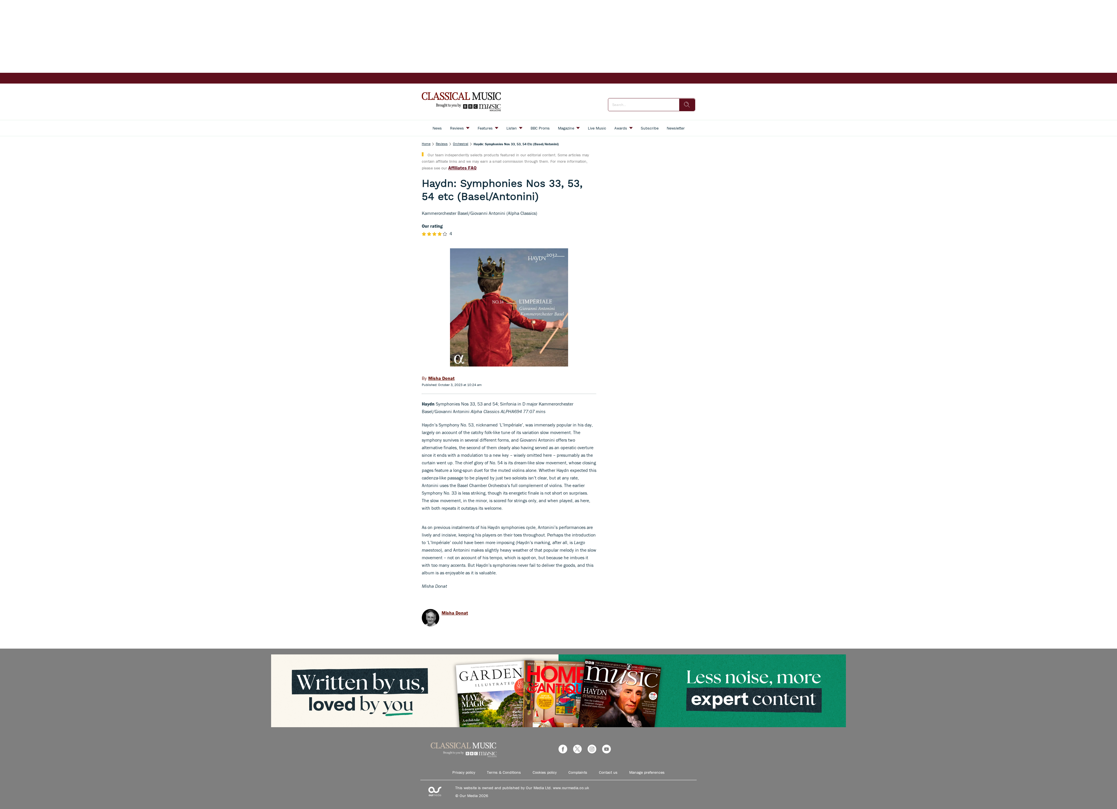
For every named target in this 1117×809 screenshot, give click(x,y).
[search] (687, 105)
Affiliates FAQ (462, 168)
